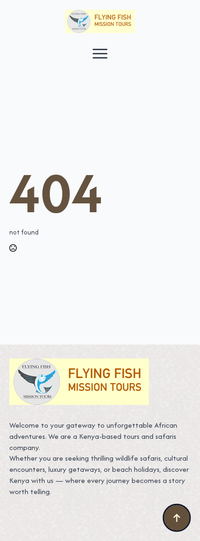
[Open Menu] (100, 53)
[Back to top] (177, 518)
